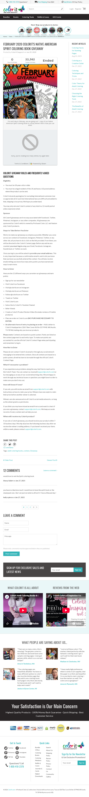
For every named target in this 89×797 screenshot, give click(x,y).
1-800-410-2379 (16, 766)
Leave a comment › (50, 470)
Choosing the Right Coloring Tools (77, 96)
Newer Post (51, 460)
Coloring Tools (28, 17)
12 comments (8, 447)
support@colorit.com (46, 372)
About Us (49, 750)
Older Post (8, 460)
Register (78, 9)
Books (16, 17)
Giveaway (33, 451)
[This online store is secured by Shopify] (50, 728)
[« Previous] (23, 507)
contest (26, 451)
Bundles (6, 17)
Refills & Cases (43, 17)
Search (48, 747)
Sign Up (78, 570)
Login (71, 9)
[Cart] (84, 9)
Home (5, 36)
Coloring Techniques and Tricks (77, 73)
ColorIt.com (11, 790)
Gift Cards (57, 17)
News (10, 36)
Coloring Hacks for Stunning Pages (78, 50)
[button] (21, 30)
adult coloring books (15, 451)
